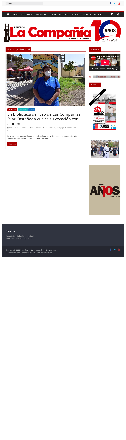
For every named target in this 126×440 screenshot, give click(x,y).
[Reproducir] (92, 69)
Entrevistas (40, 14)
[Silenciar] (113, 69)
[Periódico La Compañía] (8, 14)
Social (15, 14)
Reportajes (26, 14)
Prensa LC (25, 128)
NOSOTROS (98, 14)
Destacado (12, 110)
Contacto (86, 14)
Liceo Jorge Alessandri (64, 128)
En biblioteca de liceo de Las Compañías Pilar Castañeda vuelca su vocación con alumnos (43, 118)
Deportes (63, 14)
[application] (104, 62)
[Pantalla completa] (117, 69)
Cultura (52, 14)
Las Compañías (50, 128)
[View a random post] (117, 14)
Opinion (75, 14)
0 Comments (36, 128)
